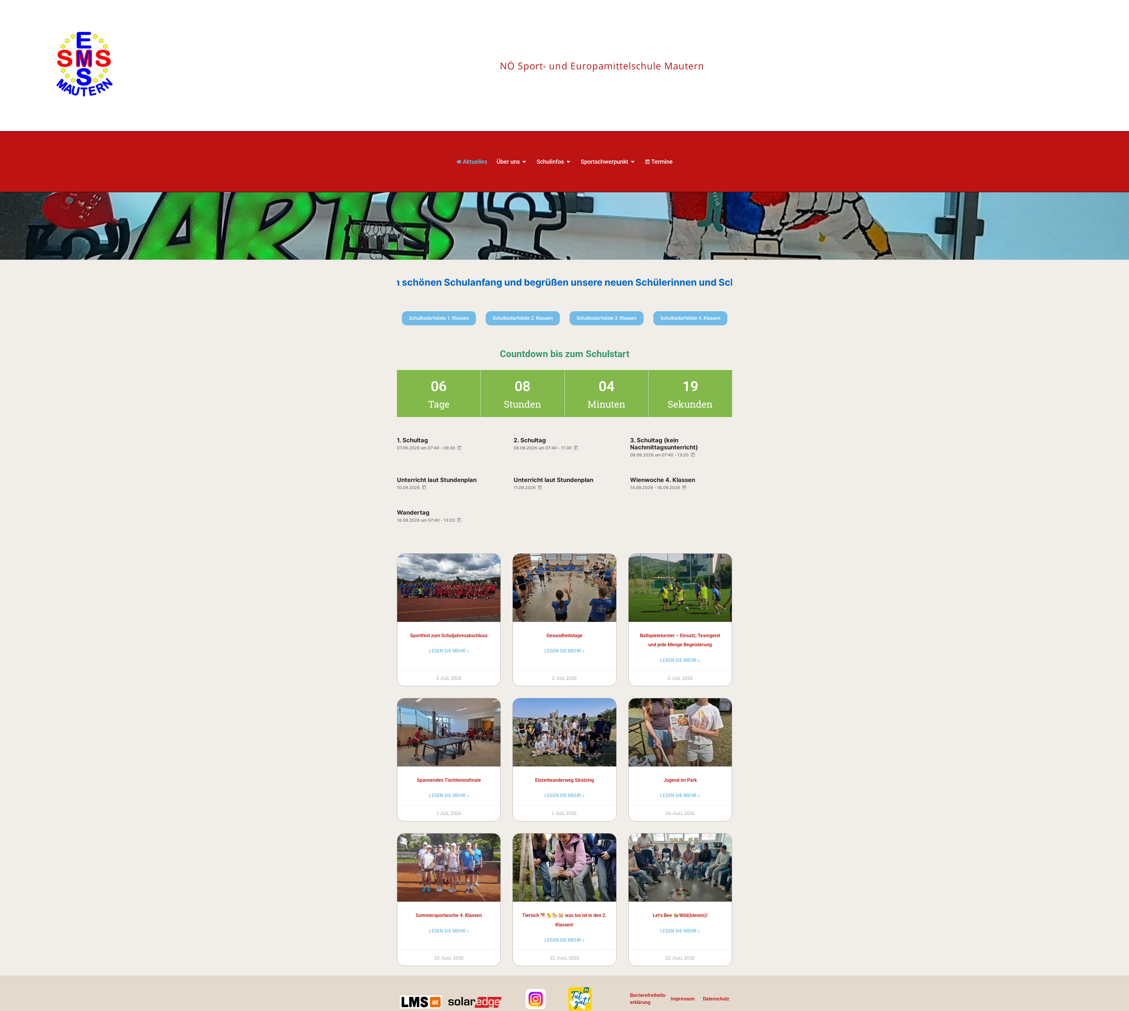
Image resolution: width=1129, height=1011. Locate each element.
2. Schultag (530, 440)
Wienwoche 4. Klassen (662, 479)
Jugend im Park (680, 780)
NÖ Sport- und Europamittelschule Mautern (602, 65)
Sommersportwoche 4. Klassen (449, 915)
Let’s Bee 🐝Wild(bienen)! (680, 915)
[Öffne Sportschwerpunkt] (633, 161)
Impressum (683, 999)
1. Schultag (412, 440)
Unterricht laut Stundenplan (437, 479)
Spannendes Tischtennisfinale (449, 780)
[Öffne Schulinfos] (568, 161)
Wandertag (413, 512)
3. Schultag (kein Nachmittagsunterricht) (664, 444)
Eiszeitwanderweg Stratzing (564, 780)
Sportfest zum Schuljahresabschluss (448, 635)
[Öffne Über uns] (524, 161)
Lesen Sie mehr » (449, 651)
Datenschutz (716, 999)
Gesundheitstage (564, 635)
